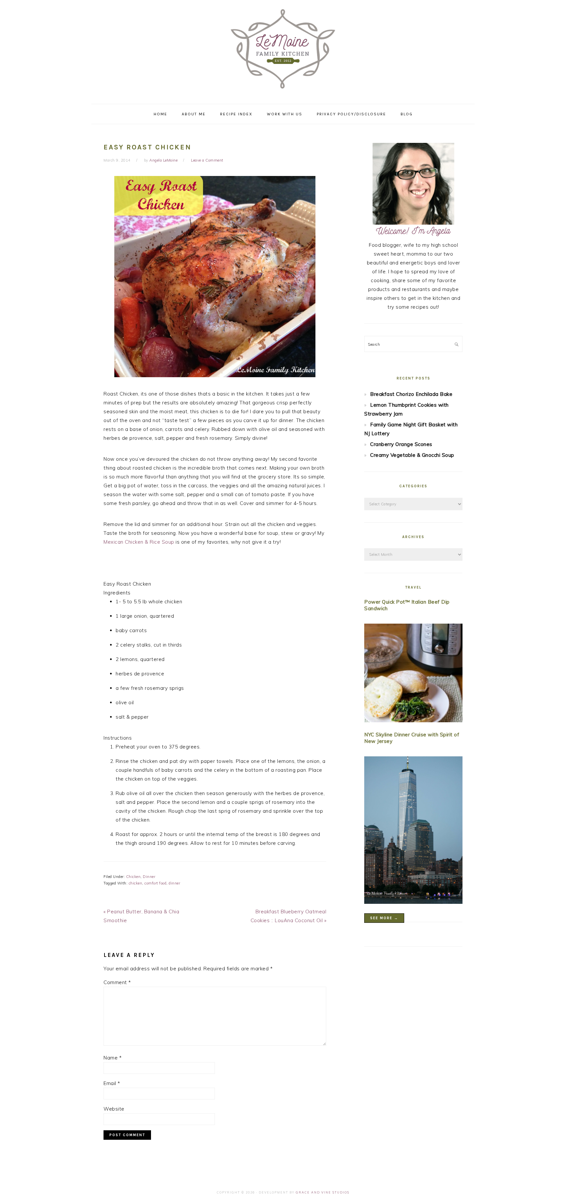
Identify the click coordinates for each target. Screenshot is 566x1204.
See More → (384, 918)
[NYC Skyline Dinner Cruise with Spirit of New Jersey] (413, 831)
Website (114, 1109)
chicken (135, 883)
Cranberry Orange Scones (401, 444)
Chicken (133, 876)
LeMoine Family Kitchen (283, 50)
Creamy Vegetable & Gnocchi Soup (412, 455)
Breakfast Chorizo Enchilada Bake (411, 394)
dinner (174, 883)
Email (112, 1083)
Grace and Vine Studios (322, 1192)
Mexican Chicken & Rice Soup (139, 542)
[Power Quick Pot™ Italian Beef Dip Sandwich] (413, 674)
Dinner (149, 876)
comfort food (155, 883)
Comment (117, 982)
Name (113, 1058)
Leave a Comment (207, 160)
